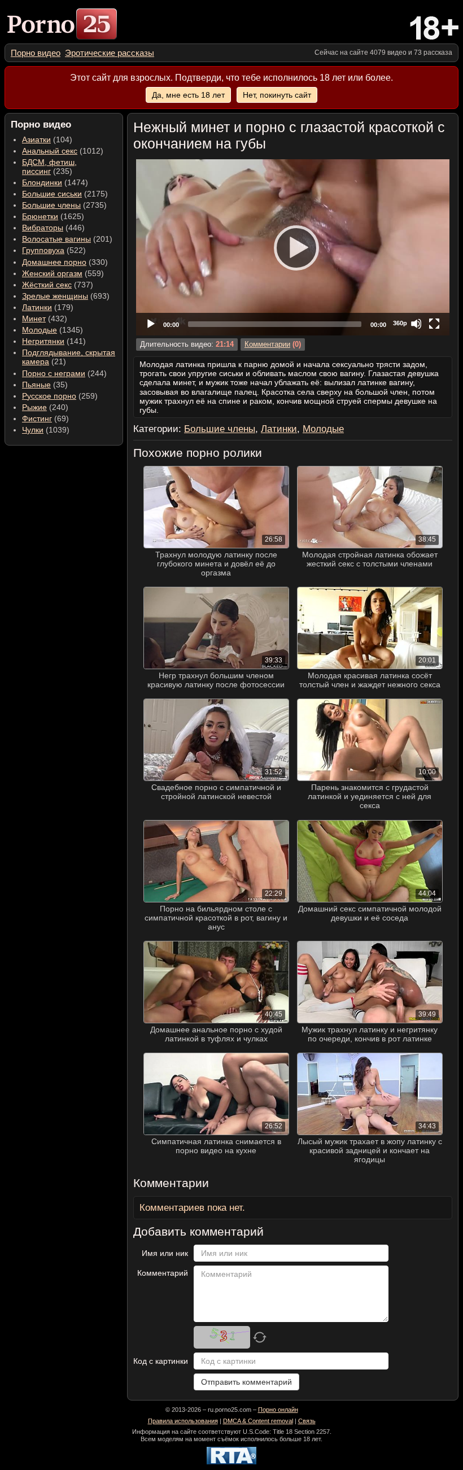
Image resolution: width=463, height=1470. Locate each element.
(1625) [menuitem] (53, 216)
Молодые (39, 329)
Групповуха (43, 250)
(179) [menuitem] (47, 307)
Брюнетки (40, 216)
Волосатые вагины (56, 238)
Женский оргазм (52, 273)
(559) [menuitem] (63, 273)
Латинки (37, 307)
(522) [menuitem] (54, 250)
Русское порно (49, 395)
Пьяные (36, 384)
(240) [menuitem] (45, 407)
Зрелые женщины (55, 295)
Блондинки (42, 182)
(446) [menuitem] (53, 227)
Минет (34, 318)
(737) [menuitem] (57, 284)
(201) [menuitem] (67, 238)
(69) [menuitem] (45, 418)
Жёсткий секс (47, 284)
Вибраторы (42, 227)
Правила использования (183, 1420)
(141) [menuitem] (54, 341)
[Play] (293, 247)
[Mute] (416, 324)
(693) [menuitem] (66, 295)
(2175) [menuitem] (65, 193)
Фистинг (37, 418)
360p (400, 323)
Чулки (32, 429)
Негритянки (43, 341)
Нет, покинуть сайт (277, 94)
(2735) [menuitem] (64, 205)
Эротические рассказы (109, 53)
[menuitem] (35, 53)
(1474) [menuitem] (55, 182)
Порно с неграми (53, 373)
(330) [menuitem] (65, 262)
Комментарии (267, 344)
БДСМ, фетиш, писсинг (49, 167)
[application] (292, 247)
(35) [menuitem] (45, 384)
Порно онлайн (278, 1409)
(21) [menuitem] (68, 357)
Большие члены (51, 205)
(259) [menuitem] (60, 395)
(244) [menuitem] (64, 373)
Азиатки (36, 139)
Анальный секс (49, 150)
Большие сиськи (52, 193)
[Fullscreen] (434, 324)
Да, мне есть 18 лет (188, 94)
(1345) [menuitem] (52, 329)
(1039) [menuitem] (45, 429)
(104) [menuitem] (47, 139)
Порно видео (35, 53)
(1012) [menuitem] (62, 150)
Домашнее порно (54, 262)
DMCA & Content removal (258, 1420)
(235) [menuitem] (49, 167)
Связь (307, 1420)
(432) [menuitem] (44, 318)
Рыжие (34, 407)
